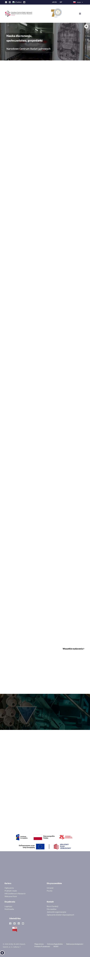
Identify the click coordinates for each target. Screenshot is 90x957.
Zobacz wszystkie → (78, 756)
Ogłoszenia (9, 888)
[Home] (17, 13)
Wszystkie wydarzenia (73, 649)
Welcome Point (11, 896)
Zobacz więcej (70, 498)
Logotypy (8, 906)
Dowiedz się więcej (22, 131)
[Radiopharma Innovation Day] (45, 314)
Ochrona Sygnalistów (55, 944)
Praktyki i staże (11, 891)
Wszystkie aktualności (74, 150)
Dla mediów (51, 909)
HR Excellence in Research (15, 893)
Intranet (50, 888)
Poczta (49, 891)
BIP (61, 2)
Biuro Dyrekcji (52, 906)
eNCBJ (54, 2)
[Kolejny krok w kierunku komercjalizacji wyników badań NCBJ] (45, 368)
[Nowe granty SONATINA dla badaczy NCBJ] (45, 259)
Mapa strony (39, 944)
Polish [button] (79, 2)
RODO (56, 946)
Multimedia (9, 909)
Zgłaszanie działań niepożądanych (60, 915)
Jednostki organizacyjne (56, 912)
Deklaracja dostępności (74, 944)
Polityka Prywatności (42, 946)
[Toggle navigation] (82, 13)
